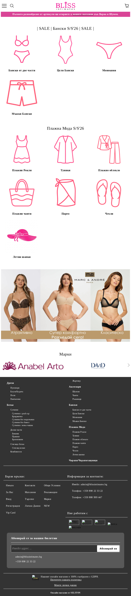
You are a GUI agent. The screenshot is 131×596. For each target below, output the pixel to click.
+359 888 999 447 (92, 497)
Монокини (77, 417)
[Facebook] (71, 504)
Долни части (16, 430)
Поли (12, 395)
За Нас (9, 492)
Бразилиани (17, 439)
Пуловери (14, 388)
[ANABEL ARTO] (33, 366)
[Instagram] (79, 504)
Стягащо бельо (17, 444)
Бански (73, 405)
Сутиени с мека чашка (22, 425)
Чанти (75, 395)
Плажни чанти (79, 443)
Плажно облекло (80, 439)
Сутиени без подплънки (23, 419)
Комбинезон (16, 451)
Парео (75, 447)
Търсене (29, 499)
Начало (10, 485)
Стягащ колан (18, 448)
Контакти (30, 485)
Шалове (76, 391)
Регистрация (13, 506)
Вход (8, 499)
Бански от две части (81, 410)
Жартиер (76, 381)
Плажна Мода (77, 427)
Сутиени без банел (20, 422)
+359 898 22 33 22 (93, 491)
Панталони (15, 399)
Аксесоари (75, 386)
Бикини (15, 433)
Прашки (16, 436)
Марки (47, 499)
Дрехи (10, 383)
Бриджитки (17, 416)
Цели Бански (78, 413)
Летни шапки (78, 454)
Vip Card (10, 512)
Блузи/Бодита (16, 391)
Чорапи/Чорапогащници (83, 460)
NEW (47, 506)
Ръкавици (76, 399)
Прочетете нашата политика (66, 579)
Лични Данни (32, 506)
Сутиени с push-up (20, 413)
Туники (75, 435)
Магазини (30, 492)
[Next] (128, 365)
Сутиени (14, 410)
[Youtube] (86, 504)
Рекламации (50, 492)
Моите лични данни (65, 585)
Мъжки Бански (79, 421)
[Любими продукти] (119, 6)
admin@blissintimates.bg (94, 484)
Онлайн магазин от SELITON (65, 593)
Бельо (10, 405)
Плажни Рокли (79, 432)
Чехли (75, 450)
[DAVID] (98, 366)
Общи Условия (52, 485)
